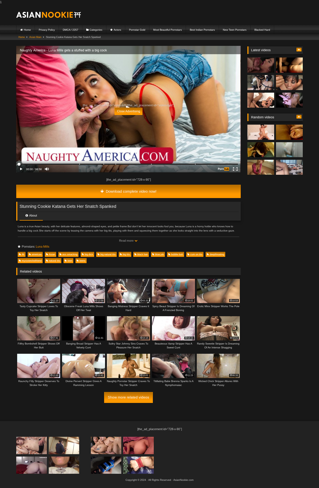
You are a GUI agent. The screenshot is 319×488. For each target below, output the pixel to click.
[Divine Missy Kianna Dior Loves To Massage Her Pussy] (289, 132)
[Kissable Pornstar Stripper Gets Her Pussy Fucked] (260, 65)
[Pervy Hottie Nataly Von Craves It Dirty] (260, 132)
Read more (126, 240)
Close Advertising (128, 111)
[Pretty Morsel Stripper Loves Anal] (31, 445)
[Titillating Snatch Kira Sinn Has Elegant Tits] (289, 149)
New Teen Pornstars (234, 29)
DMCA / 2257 (70, 29)
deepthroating (217, 254)
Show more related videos (128, 397)
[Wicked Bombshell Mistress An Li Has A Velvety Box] (289, 65)
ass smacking (69, 254)
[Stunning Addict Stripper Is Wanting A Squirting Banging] (138, 445)
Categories (96, 29)
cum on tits (196, 254)
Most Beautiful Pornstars (167, 29)
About (33, 215)
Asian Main (35, 37)
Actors (117, 29)
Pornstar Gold (137, 29)
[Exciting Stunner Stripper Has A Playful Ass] (260, 149)
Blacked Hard (262, 29)
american (37, 254)
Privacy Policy (47, 29)
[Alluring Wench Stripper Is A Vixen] (64, 445)
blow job (159, 254)
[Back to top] (307, 478)
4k (23, 254)
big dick (89, 254)
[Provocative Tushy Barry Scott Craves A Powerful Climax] (138, 465)
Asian (52, 254)
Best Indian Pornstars (202, 29)
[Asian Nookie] (48, 15)
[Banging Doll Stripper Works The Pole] (260, 82)
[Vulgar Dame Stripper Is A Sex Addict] (64, 465)
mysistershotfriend (32, 260)
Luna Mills (42, 246)
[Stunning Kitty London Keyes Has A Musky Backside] (289, 167)
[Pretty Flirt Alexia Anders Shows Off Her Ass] (106, 465)
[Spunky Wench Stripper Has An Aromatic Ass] (106, 445)
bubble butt (177, 254)
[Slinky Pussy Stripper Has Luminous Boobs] (289, 100)
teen (70, 260)
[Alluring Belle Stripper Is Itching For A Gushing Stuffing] (260, 100)
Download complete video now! (131, 191)
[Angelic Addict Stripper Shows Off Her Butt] (260, 167)
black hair (142, 254)
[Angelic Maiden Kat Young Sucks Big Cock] (31, 465)
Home (27, 29)
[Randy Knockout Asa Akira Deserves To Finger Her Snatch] (289, 82)
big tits (126, 254)
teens (82, 260)
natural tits (54, 260)
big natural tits (108, 254)
